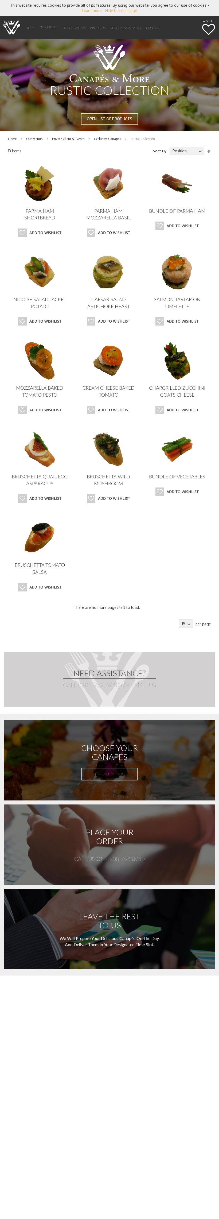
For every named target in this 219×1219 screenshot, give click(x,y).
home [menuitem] (30, 27)
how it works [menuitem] (74, 27)
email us (143, 685)
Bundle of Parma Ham (177, 211)
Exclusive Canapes (108, 139)
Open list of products (109, 119)
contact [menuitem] (153, 27)
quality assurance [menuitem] (126, 27)
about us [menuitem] (97, 27)
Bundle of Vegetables (177, 477)
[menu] (104, 27)
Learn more (92, 10)
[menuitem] (48, 27)
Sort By (160, 151)
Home (12, 139)
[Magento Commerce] (11, 27)
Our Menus (34, 139)
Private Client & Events (68, 139)
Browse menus (109, 774)
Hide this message (121, 10)
